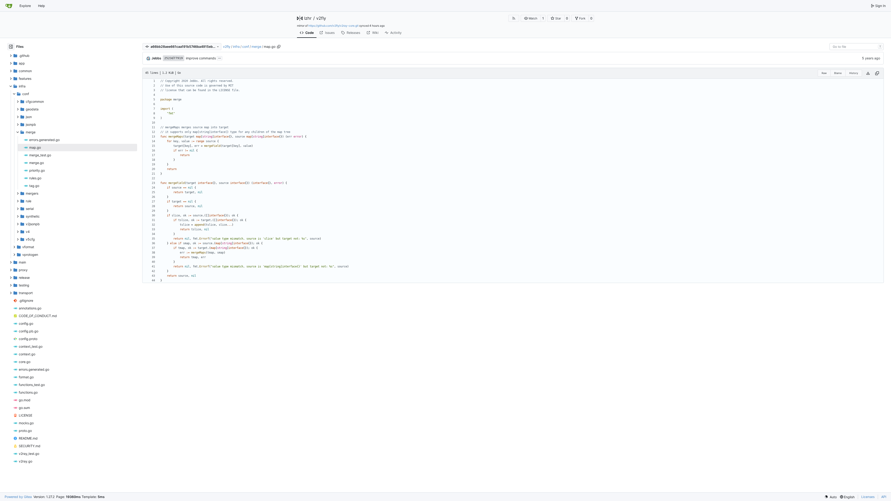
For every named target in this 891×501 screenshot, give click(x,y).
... (219, 57)
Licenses (868, 497)
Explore (25, 6)
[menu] (830, 497)
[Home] (8, 6)
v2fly (321, 18)
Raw (824, 73)
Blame (838, 73)
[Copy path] (278, 46)
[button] (531, 18)
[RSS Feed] (513, 18)
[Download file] (868, 73)
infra (236, 46)
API (883, 497)
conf (245, 46)
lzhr (308, 18)
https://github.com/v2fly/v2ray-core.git (333, 25)
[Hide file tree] (10, 46)
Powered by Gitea (18, 497)
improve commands (201, 58)
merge (256, 46)
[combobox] (857, 46)
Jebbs (156, 58)
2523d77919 (173, 58)
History (853, 73)
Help (41, 6)
